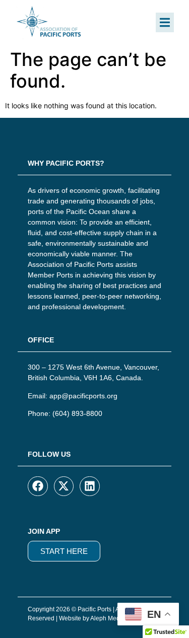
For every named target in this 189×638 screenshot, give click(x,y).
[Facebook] (38, 486)
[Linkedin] (90, 486)
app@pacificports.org (83, 396)
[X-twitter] (64, 486)
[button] (165, 22)
